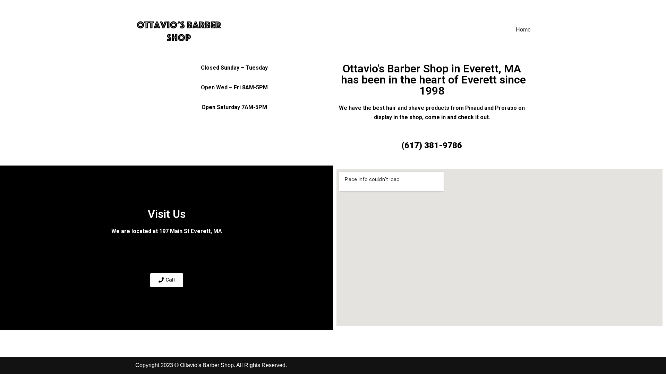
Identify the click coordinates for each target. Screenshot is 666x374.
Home (523, 30)
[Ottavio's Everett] (179, 29)
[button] (166, 280)
